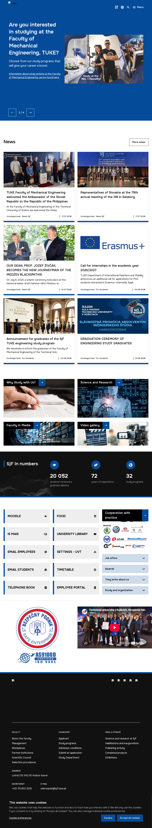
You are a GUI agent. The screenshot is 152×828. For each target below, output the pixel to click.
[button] (122, 7)
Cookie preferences (20, 818)
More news (138, 142)
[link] (12, 7)
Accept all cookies (130, 818)
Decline (108, 818)
